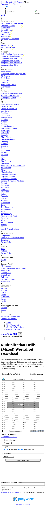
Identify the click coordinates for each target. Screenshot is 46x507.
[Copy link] (20, 334)
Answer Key (29, 450)
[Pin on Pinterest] (11, 334)
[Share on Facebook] (8, 334)
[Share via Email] (16, 334)
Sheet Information (37, 374)
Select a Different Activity (12, 374)
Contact (16, 493)
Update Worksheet (23, 460)
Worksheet (13, 450)
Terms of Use (5, 493)
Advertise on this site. (23, 504)
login (3, 15)
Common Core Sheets (9, 4)
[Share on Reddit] (14, 334)
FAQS (12, 493)
